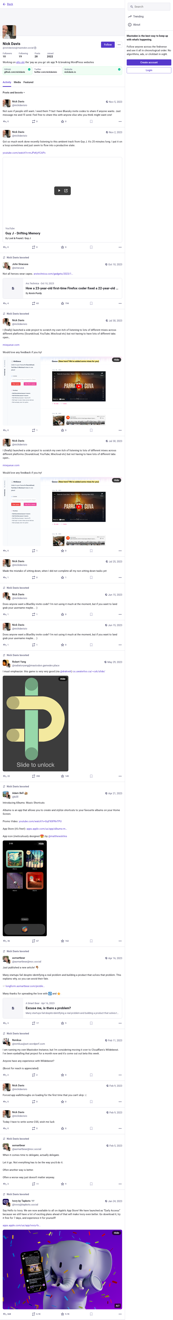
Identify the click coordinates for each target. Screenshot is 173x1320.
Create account (149, 62)
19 (20, 56)
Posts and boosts (13, 92)
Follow (108, 44)
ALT (117, 1306)
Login (149, 70)
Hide (116, 359)
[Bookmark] (91, 121)
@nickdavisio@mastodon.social (18, 48)
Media (17, 82)
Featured (28, 82)
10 (4, 56)
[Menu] (119, 45)
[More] (120, 121)
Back (10, 4)
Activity (7, 82)
